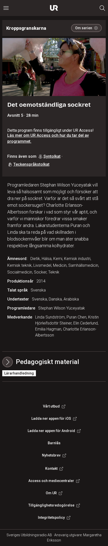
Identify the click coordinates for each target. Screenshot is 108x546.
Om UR (51, 493)
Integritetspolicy (51, 518)
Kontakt (51, 468)
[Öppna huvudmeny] (6, 8)
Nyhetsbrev (51, 455)
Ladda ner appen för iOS (51, 418)
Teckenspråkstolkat (31, 164)
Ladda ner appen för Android (51, 431)
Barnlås (54, 443)
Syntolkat (52, 156)
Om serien (83, 28)
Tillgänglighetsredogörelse (51, 505)
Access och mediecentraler (51, 481)
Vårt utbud (51, 406)
